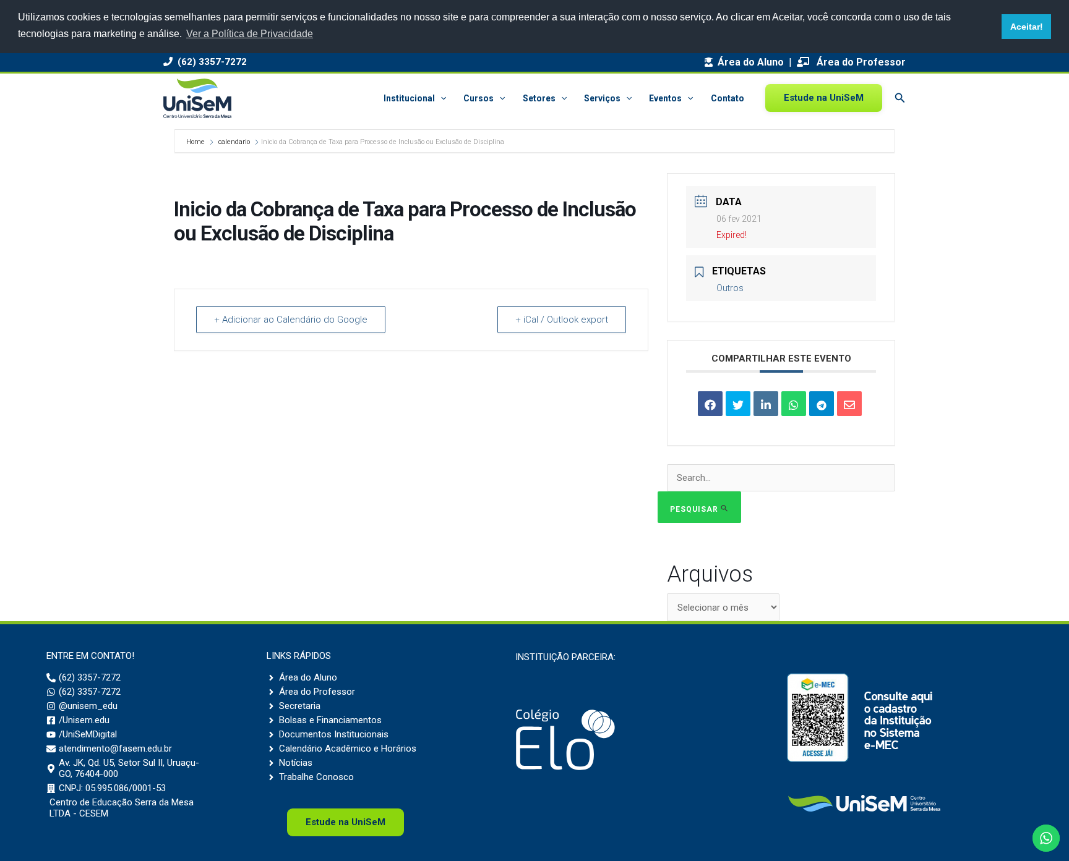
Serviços (602, 98)
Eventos (665, 98)
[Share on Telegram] (821, 403)
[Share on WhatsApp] (793, 403)
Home (196, 142)
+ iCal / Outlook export (561, 319)
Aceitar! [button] (1026, 27)
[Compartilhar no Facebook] (710, 403)
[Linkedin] (765, 403)
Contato (727, 98)
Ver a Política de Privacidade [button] (249, 33)
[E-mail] (849, 403)
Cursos (478, 98)
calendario (234, 142)
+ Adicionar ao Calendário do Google (290, 319)
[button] (440, 98)
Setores (539, 98)
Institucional (409, 98)
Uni (345, 822)
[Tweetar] (738, 403)
